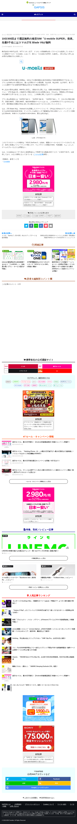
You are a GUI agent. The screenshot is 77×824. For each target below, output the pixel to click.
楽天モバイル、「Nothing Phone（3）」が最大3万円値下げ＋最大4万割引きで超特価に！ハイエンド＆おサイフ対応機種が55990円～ (43, 452)
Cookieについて (48, 804)
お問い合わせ (14, 806)
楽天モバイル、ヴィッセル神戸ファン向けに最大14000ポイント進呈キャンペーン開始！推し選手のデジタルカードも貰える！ (43, 471)
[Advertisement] (38, 27)
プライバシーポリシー (32, 804)
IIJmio (50, 381)
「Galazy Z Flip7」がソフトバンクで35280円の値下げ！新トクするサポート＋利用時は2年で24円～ (43, 611)
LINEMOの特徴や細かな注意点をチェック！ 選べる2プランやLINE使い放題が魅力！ (30, 551)
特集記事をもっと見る (39, 558)
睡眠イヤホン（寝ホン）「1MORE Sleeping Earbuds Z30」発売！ (35, 666)
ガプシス (39, 14)
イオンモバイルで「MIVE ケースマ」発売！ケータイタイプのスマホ (35, 685)
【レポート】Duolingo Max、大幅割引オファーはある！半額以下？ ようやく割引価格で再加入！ (43, 602)
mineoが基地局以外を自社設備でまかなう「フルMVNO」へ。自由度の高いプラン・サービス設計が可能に (13, 265)
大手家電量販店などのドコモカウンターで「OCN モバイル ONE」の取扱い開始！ (38, 264)
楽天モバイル (57, 366)
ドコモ (23, 366)
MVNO (19, 216)
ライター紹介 (61, 804)
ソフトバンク (23, 371)
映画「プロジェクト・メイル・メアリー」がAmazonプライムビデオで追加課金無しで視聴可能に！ (43, 621)
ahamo (8, 381)
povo (34, 381)
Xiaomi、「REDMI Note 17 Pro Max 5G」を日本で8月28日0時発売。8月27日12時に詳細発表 (43, 658)
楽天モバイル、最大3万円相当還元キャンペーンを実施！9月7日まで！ (36, 460)
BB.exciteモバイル (45, 385)
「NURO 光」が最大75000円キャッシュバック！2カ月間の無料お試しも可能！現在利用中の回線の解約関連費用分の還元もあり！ (38, 759)
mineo (56, 381)
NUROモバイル (66, 381)
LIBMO (34, 385)
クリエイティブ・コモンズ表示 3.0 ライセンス (18, 813)
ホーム (4, 34)
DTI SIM (26, 385)
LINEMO (16, 381)
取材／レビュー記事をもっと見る (39, 587)
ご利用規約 (17, 804)
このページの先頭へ (31, 797)
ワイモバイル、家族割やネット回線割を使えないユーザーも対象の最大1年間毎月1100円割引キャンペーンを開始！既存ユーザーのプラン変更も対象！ (38, 425)
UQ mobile (41, 381)
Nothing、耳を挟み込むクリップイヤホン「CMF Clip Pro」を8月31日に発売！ (39, 638)
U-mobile (7, 161)
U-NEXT (49, 216)
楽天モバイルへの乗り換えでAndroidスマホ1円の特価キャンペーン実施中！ (38, 198)
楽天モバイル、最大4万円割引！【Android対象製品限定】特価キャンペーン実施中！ (38, 204)
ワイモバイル (26, 381)
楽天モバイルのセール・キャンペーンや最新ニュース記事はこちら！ (38, 520)
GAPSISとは (6, 804)
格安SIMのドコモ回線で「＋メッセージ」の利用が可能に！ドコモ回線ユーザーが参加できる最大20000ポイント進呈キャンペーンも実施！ (63, 266)
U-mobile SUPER (38, 216)
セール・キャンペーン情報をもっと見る (39, 481)
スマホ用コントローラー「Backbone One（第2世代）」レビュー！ (19, 579)
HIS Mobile (18, 385)
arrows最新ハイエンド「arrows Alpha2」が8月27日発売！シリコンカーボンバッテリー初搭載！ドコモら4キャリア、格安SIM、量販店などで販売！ (43, 630)
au (57, 371)
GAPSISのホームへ (47, 797)
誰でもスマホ (58, 385)
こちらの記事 (38, 154)
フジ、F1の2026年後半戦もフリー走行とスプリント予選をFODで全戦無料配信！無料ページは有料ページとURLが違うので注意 (43, 649)
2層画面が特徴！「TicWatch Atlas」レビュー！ (57, 577)
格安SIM (9, 34)
